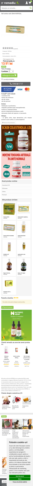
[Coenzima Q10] (26, 400)
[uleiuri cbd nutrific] (16, 325)
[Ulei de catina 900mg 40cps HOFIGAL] (16, 350)
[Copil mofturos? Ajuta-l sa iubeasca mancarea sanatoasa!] (17, 424)
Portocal (4, 194)
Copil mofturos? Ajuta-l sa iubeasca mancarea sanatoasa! (15, 434)
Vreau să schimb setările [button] (20, 482)
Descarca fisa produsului (9, 122)
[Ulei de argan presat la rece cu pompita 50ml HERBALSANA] (26, 350)
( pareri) (15, 48)
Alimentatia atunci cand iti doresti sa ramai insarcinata (26, 433)
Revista (4, 416)
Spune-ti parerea (8, 307)
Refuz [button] (19, 479)
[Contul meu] (26, 2)
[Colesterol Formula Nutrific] (16, 138)
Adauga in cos (8, 75)
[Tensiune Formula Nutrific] (16, 165)
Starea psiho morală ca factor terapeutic (6, 471)
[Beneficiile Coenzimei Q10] (16, 400)
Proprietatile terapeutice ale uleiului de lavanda (6, 433)
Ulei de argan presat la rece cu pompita (26, 358)
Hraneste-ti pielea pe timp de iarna (6, 407)
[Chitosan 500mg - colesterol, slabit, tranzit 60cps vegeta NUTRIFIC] (6, 350)
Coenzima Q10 (6, 185)
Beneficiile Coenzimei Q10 (15, 407)
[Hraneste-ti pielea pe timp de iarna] (6, 400)
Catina (4, 191)
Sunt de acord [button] (20, 476)
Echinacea (4, 188)
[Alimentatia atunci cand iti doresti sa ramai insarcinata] (27, 424)
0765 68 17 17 (17, 84)
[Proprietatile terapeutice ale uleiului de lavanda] (7, 424)
